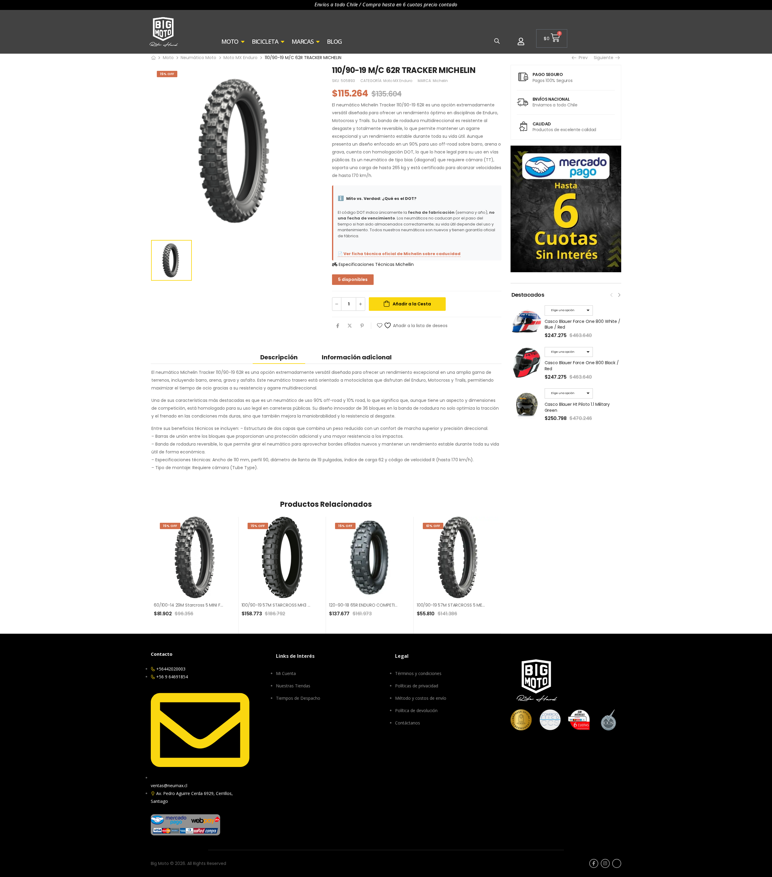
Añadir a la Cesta (412, 304)
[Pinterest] (362, 325)
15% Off (167, 73)
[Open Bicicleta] (283, 41)
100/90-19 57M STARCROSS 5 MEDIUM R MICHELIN (466, 605)
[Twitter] (349, 325)
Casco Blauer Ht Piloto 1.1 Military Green (577, 407)
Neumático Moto (198, 58)
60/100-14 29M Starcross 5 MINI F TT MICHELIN (200, 605)
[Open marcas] (318, 41)
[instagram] (605, 863)
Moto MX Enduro (240, 58)
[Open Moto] (243, 41)
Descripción (279, 357)
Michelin (440, 80)
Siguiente (605, 58)
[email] (616, 863)
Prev (582, 58)
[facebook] (593, 863)
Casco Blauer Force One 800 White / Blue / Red (582, 324)
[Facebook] (337, 325)
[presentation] (611, 294)
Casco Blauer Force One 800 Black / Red (582, 366)
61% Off (433, 525)
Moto (168, 58)
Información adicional (357, 357)
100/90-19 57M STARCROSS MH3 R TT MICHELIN (288, 605)
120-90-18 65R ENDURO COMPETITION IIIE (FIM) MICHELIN (385, 605)
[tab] (279, 357)
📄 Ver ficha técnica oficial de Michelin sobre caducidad (399, 254)
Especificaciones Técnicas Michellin (375, 264)
